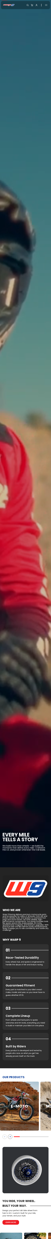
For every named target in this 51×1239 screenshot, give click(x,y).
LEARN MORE (10, 1222)
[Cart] (32, 5)
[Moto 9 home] (8, 5)
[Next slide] (10, 1137)
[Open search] (27, 5)
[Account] (36, 5)
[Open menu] (46, 5)
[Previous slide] (4, 1137)
